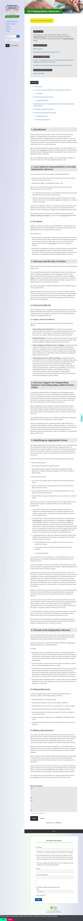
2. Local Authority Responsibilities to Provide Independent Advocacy (52, 90)
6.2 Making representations (42, 119)
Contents (8, 26)
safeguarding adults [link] (68, 39)
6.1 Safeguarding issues (41, 116)
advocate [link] (43, 150)
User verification (41, 895)
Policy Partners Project (56, 910)
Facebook (39, 847)
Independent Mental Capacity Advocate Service (46, 52)
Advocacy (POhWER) (38, 73)
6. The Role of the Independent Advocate (45, 112)
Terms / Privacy (58, 912)
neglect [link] (32, 278)
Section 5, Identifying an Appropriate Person (42, 396)
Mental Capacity (37, 49)
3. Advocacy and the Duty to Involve (43, 97)
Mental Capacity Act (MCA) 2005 (45, 293)
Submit (34, 818)
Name (39, 869)
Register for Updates (11, 24)
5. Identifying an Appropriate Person (44, 109)
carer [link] (43, 202)
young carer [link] (65, 215)
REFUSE (10, 919)
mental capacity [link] (36, 520)
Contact (8, 31)
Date (38, 889)
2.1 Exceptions (39, 93)
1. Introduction (38, 86)
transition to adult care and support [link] (40, 215)
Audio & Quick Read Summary (43, 20)
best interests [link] (53, 243)
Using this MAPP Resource (12, 21)
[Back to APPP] (8, 45)
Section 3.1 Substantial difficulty (46, 144)
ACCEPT (3, 919)
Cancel (42, 818)
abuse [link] (71, 276)
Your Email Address (42, 875)
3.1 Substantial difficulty (41, 100)
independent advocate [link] (39, 37)
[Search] (18, 36)
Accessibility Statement (50, 912)
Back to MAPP (14, 45)
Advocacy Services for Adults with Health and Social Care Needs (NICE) (52, 65)
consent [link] (68, 520)
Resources (8, 29)
